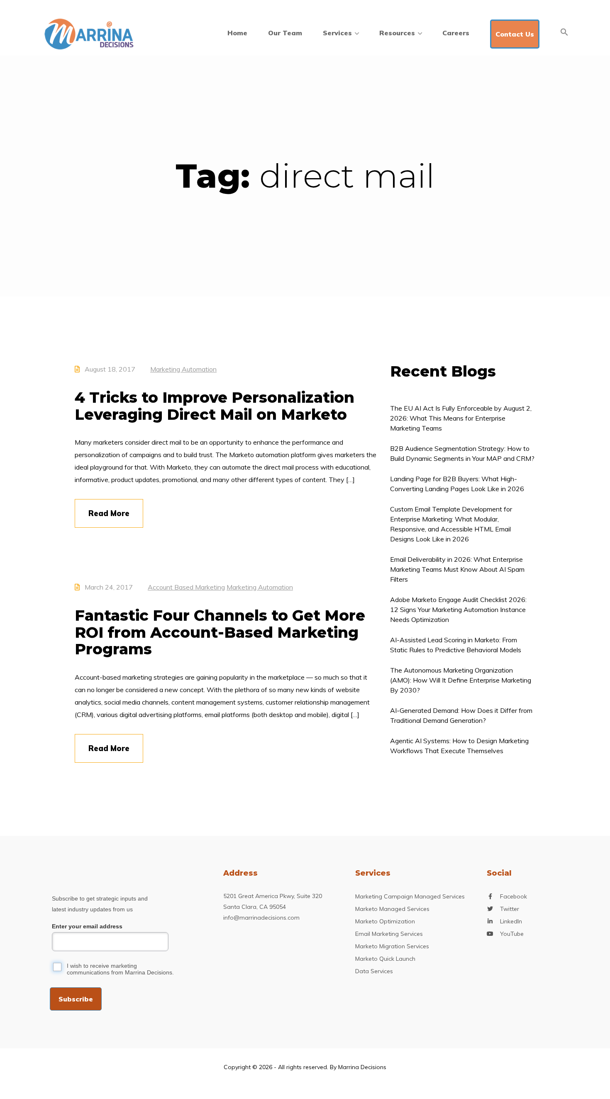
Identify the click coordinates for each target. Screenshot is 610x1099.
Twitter (509, 909)
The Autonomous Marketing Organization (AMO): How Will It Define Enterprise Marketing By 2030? (460, 680)
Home (237, 33)
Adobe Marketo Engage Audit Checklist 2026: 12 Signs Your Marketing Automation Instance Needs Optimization (458, 609)
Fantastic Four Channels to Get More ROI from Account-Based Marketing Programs (220, 632)
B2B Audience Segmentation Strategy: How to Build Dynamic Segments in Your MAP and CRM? (462, 453)
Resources (397, 33)
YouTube (512, 933)
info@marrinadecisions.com (261, 917)
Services (337, 33)
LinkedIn (511, 921)
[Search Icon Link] (564, 32)
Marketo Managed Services (392, 909)
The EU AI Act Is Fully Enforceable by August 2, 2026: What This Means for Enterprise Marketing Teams (461, 418)
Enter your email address (87, 926)
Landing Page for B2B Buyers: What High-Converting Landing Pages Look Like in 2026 (457, 484)
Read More (108, 513)
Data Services (374, 971)
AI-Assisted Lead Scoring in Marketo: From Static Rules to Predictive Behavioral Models (455, 645)
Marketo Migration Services (392, 946)
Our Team (285, 33)
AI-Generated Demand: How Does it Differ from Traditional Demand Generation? (461, 715)
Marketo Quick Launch (385, 958)
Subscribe (76, 999)
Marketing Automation (183, 369)
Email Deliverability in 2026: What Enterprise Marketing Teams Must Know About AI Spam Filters (457, 569)
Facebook (513, 896)
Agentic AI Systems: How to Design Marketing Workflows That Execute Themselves (459, 746)
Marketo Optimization (385, 921)
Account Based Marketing (186, 587)
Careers (455, 33)
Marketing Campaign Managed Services (410, 896)
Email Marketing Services (389, 933)
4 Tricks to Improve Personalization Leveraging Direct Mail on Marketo (214, 405)
